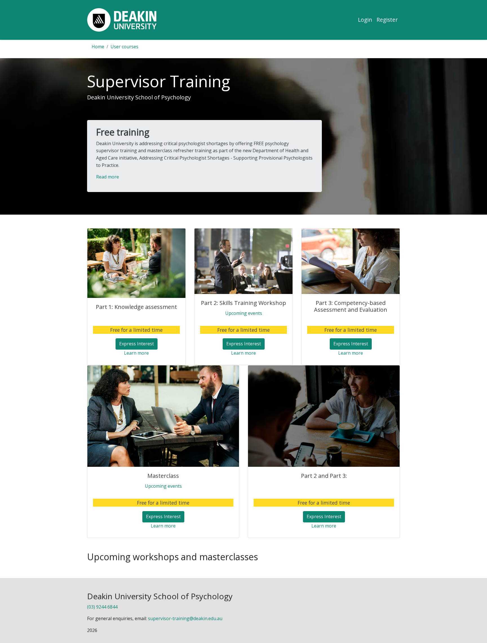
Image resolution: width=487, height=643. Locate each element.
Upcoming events (243, 313)
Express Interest (136, 344)
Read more (107, 177)
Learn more (136, 353)
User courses (124, 46)
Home (98, 46)
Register (387, 19)
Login (365, 19)
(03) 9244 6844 (102, 607)
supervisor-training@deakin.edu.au (185, 618)
